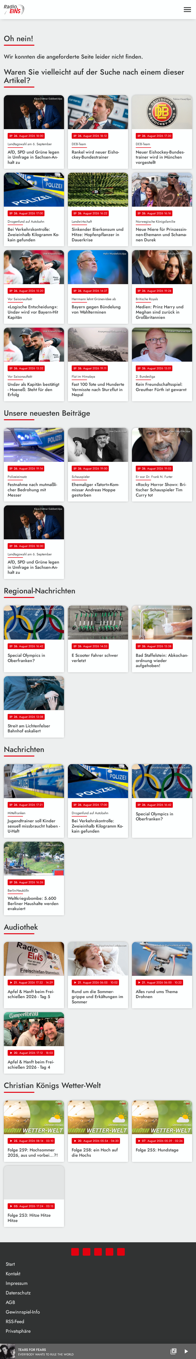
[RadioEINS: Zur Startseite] (92, 9)
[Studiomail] (109, 1252)
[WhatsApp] (75, 1252)
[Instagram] (98, 1252)
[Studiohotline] (121, 1252)
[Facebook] (86, 1252)
